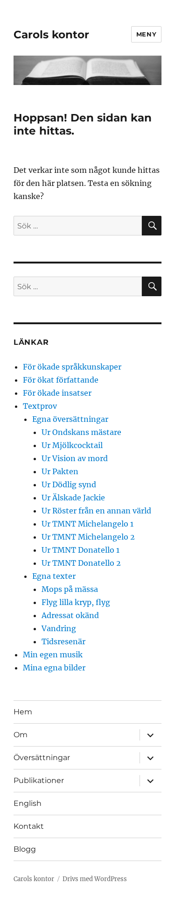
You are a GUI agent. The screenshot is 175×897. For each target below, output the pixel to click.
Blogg (25, 849)
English (28, 803)
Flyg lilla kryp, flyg (76, 602)
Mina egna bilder (54, 667)
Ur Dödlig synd (69, 484)
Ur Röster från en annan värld (96, 510)
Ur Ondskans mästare (81, 432)
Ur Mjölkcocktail (72, 445)
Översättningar (42, 757)
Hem (23, 711)
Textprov (40, 406)
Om (21, 734)
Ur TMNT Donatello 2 (81, 563)
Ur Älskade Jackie (73, 497)
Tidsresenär (63, 641)
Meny (146, 34)
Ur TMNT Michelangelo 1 (87, 523)
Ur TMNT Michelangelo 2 (88, 536)
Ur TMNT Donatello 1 (80, 550)
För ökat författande (60, 379)
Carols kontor (51, 34)
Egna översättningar (70, 419)
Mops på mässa (70, 589)
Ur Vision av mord (75, 458)
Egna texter (54, 576)
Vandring (59, 628)
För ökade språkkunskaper (72, 366)
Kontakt (29, 826)
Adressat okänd (70, 615)
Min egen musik (53, 654)
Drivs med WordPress (95, 879)
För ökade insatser (57, 393)
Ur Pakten (60, 471)
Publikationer (39, 780)
